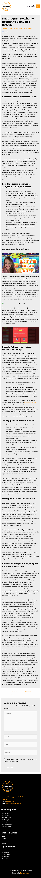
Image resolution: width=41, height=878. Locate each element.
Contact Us (5, 843)
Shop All (4, 839)
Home (3, 836)
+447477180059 (10, 801)
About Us (4, 841)
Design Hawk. (24, 873)
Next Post (29, 692)
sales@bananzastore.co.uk (13, 803)
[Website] (20, 753)
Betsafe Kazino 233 (19, 28)
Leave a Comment (7, 28)
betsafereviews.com (30, 402)
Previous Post (13, 692)
